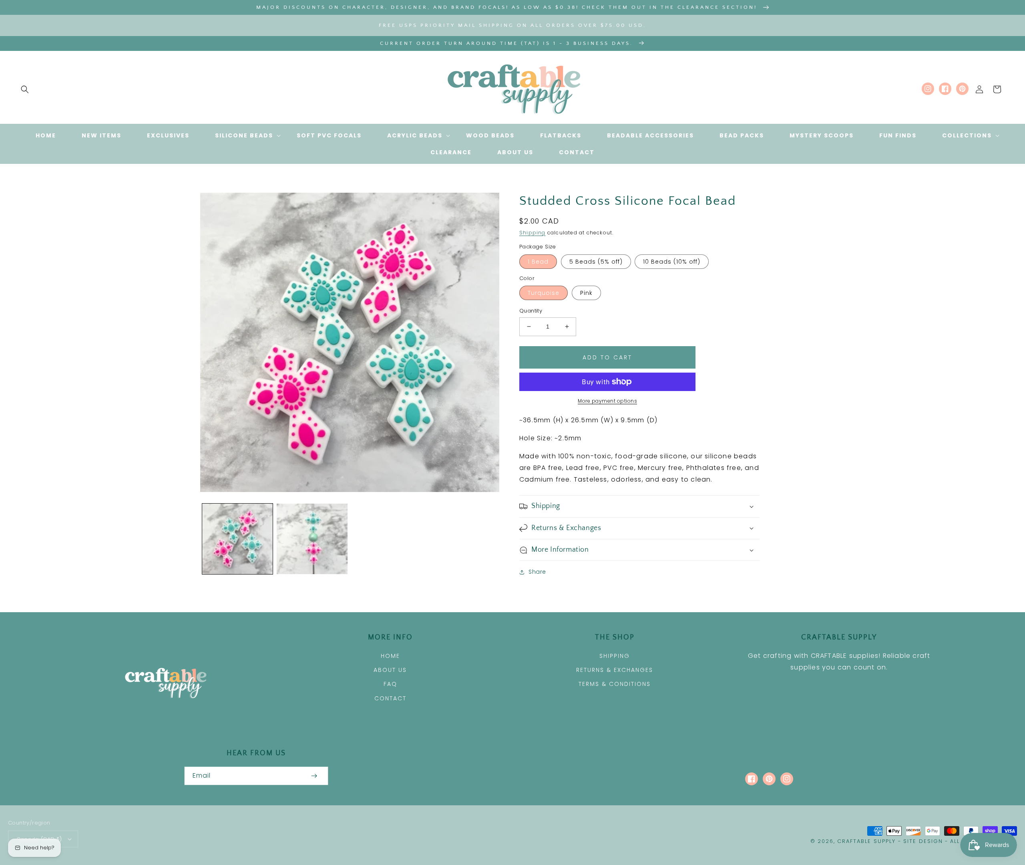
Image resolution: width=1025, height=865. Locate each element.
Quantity (530, 311)
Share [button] (537, 572)
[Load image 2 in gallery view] (312, 539)
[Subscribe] (314, 775)
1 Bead (538, 262)
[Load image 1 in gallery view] (237, 539)
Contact (390, 698)
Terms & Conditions (615, 684)
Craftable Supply (866, 841)
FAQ (390, 684)
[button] (25, 89)
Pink (586, 293)
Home (390, 656)
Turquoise (543, 293)
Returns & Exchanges (614, 670)
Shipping (532, 232)
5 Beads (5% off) (596, 262)
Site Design (923, 841)
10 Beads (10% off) (671, 262)
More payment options (607, 400)
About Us (390, 670)
